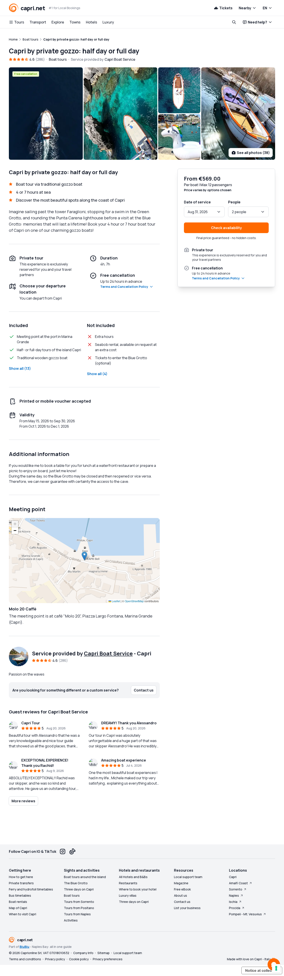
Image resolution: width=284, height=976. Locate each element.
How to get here (21, 877)
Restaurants (128, 883)
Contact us (182, 902)
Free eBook (182, 889)
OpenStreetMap (134, 601)
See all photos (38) (253, 152)
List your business (187, 908)
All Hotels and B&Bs (133, 877)
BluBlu (24, 947)
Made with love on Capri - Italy (249, 959)
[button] (84, 556)
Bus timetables (20, 895)
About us (180, 895)
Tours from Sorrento (79, 902)
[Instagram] (62, 851)
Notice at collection (261, 970)
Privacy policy (55, 959)
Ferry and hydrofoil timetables (31, 889)
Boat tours (72, 895)
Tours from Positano (79, 908)
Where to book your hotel (137, 889)
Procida (234, 908)
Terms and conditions (25, 959)
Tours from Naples (77, 914)
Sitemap (103, 953)
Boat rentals (18, 902)
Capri (233, 877)
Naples (234, 895)
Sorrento (235, 889)
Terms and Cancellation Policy (124, 286)
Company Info (83, 953)
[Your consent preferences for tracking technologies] (276, 968)
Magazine (181, 883)
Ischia (233, 902)
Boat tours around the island (85, 877)
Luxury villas (127, 895)
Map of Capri (18, 908)
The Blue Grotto (76, 883)
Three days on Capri (79, 889)
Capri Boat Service (108, 653)
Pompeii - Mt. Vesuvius (245, 914)
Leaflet (115, 601)
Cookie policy (79, 959)
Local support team (188, 877)
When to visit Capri (22, 914)
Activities (71, 920)
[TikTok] (72, 851)
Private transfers (21, 883)
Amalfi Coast (238, 883)
